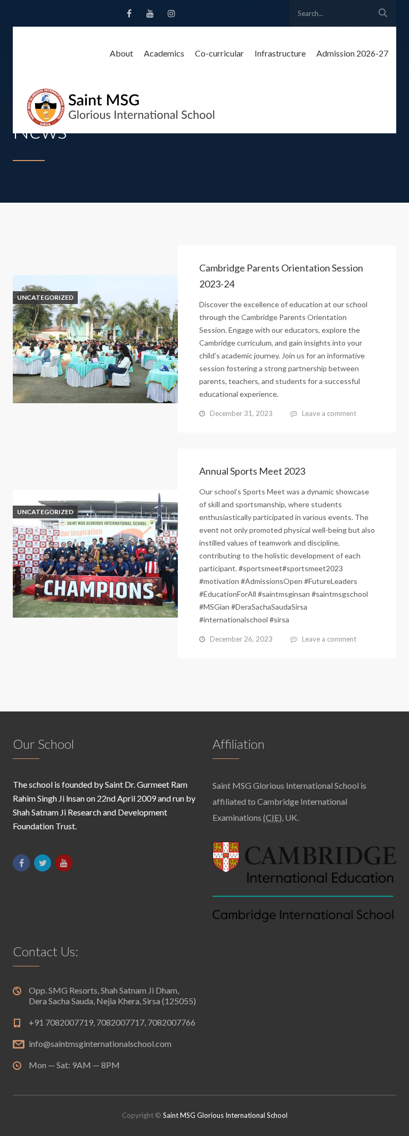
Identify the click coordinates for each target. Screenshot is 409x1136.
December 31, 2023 (241, 413)
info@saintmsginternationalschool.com (100, 1043)
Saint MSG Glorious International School (225, 1115)
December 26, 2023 (241, 639)
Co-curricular (219, 53)
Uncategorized (45, 297)
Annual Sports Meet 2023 (252, 471)
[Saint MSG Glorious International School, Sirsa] (120, 106)
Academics (164, 53)
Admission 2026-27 (352, 53)
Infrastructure (280, 53)
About (121, 53)
